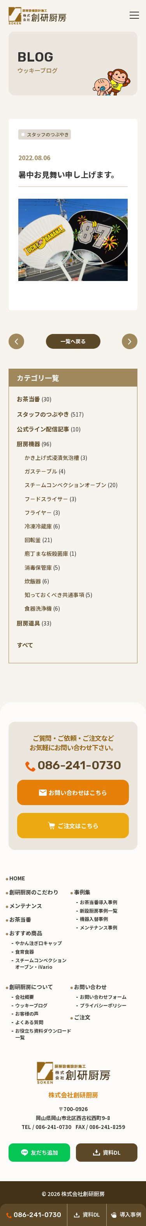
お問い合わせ (90, 987)
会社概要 (24, 996)
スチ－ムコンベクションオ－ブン (65, 485)
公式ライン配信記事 (43, 429)
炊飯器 (33, 581)
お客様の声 (27, 1013)
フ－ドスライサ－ (46, 499)
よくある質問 (29, 1022)
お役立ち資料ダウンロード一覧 (43, 1034)
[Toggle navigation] (134, 15)
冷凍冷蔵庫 (38, 526)
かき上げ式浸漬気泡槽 (52, 457)
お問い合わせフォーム (103, 996)
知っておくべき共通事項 (54, 595)
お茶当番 (28, 399)
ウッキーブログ (31, 1005)
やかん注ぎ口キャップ (38, 943)
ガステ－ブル (41, 471)
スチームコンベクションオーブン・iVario (41, 963)
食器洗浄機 (38, 608)
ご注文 (82, 1017)
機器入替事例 (94, 918)
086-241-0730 (37, 1215)
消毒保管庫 (38, 567)
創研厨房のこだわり (33, 892)
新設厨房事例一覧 (98, 910)
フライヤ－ (38, 512)
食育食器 (24, 951)
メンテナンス (25, 906)
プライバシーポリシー (103, 1005)
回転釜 (33, 540)
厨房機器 (28, 444)
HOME (17, 878)
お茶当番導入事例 (98, 902)
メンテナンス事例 (98, 927)
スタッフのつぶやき (48, 134)
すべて (25, 645)
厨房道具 (28, 623)
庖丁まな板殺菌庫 (46, 553)
